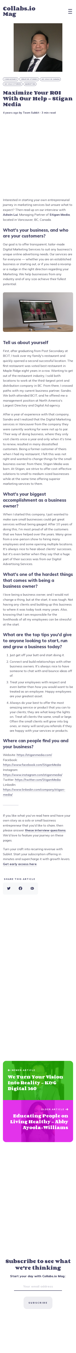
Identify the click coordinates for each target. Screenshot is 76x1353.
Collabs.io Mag (19, 11)
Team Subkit (31, 112)
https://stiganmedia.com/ (34, 755)
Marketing (30, 84)
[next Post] (38, 1080)
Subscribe (38, 1302)
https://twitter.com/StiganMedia (38, 780)
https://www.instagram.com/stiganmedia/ (32, 775)
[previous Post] (38, 1121)
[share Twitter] (9, 889)
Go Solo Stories (12, 84)
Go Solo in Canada (51, 79)
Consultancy (10, 79)
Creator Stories (29, 79)
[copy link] (32, 889)
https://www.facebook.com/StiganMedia (32, 765)
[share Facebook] (20, 889)
